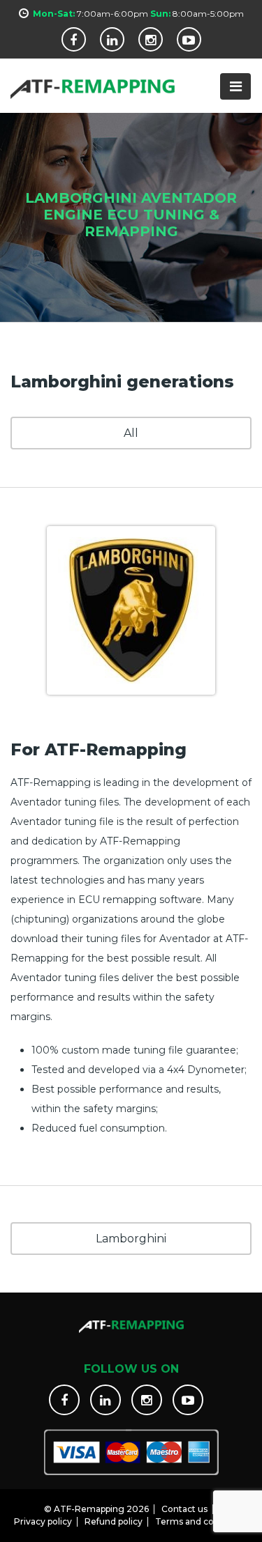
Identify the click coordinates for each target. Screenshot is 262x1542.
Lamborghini (131, 1238)
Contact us (184, 1509)
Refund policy (114, 1521)
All (131, 433)
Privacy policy (43, 1521)
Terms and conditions (201, 1521)
